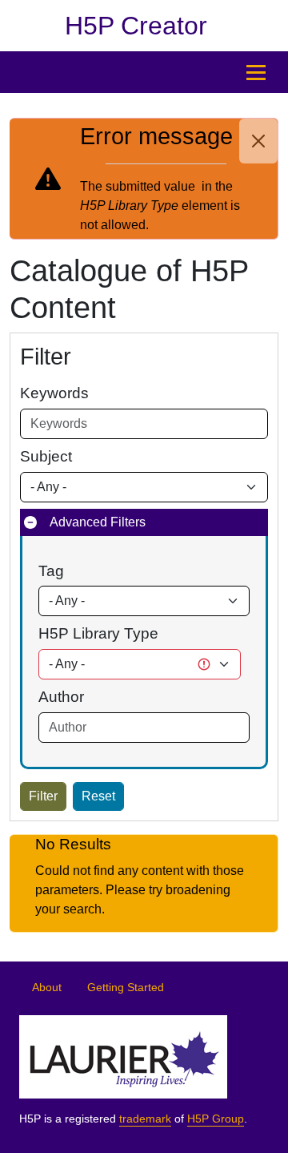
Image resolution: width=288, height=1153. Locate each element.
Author (61, 696)
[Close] (258, 141)
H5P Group (215, 1119)
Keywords (54, 393)
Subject (46, 456)
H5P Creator (136, 25)
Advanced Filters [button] (98, 522)
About (47, 988)
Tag (51, 570)
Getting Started (125, 988)
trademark (145, 1119)
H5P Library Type (98, 633)
